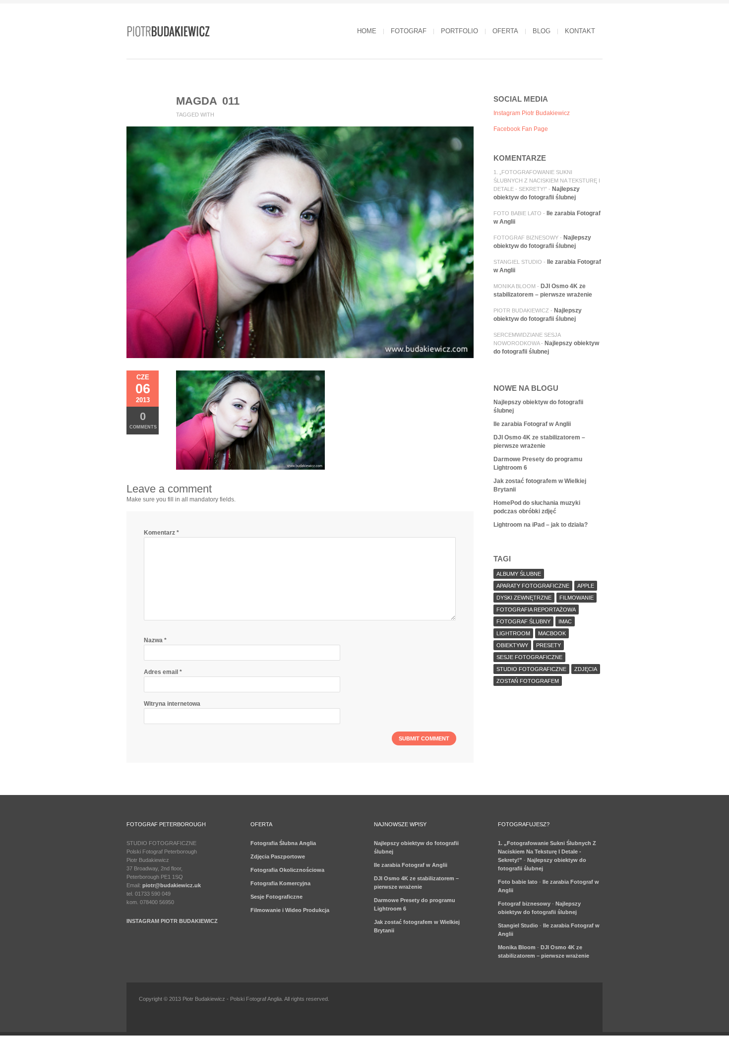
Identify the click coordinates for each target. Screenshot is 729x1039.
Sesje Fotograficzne (276, 897)
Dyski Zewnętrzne (523, 598)
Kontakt (580, 31)
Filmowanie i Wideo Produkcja (289, 910)
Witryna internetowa (172, 703)
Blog (541, 31)
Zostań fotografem (527, 681)
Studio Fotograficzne (531, 669)
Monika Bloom (514, 286)
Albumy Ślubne (518, 574)
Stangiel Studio (517, 262)
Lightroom (513, 633)
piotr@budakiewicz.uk (171, 885)
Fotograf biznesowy (525, 238)
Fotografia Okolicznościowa (287, 870)
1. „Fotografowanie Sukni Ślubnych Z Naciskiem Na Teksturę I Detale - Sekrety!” (546, 180)
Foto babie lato (517, 213)
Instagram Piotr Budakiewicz (531, 113)
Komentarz (161, 532)
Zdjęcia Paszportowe (277, 856)
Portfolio (459, 31)
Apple (585, 586)
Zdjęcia (585, 669)
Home (366, 31)
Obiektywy (512, 645)
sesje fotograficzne (529, 657)
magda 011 (208, 101)
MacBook (552, 633)
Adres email (163, 672)
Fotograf (408, 31)
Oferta (505, 31)
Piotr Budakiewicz (521, 310)
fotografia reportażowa (536, 609)
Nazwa (155, 640)
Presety (548, 645)
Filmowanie (576, 598)
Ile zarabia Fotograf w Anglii (532, 424)
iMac (565, 621)
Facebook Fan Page (520, 128)
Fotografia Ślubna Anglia (283, 843)
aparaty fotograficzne (532, 586)
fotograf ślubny (523, 621)
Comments (143, 419)
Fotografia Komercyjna (280, 883)
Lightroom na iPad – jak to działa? (540, 524)
